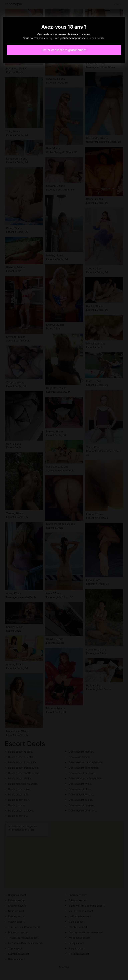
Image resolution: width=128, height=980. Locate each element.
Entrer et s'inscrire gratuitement (64, 50)
